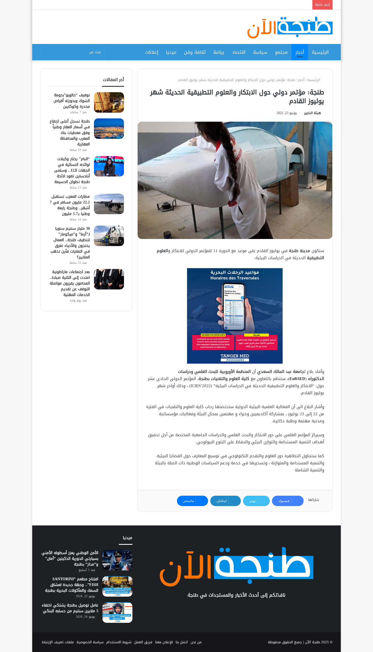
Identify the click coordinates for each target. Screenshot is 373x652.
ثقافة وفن (195, 52)
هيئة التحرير (312, 113)
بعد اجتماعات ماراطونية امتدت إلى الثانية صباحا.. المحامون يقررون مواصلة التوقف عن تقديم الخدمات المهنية (70, 283)
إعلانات (151, 52)
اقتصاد (238, 52)
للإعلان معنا (164, 642)
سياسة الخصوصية (89, 642)
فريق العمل (143, 642)
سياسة (260, 52)
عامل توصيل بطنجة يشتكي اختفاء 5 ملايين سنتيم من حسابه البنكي (70, 608)
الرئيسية (320, 52)
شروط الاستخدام (118, 642)
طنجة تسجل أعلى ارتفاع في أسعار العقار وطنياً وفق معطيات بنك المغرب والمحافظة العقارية (70, 133)
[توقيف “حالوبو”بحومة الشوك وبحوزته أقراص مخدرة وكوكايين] (109, 102)
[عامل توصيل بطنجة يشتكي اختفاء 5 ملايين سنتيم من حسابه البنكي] (117, 612)
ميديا (171, 52)
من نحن (196, 642)
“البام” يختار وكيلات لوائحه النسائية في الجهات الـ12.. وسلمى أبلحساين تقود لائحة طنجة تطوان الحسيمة (72, 170)
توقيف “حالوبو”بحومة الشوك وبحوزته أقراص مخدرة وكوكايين (72, 100)
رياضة (218, 52)
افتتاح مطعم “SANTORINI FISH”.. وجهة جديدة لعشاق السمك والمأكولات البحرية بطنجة (71, 584)
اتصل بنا (182, 642)
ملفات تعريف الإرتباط (58, 642)
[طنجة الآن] (290, 27)
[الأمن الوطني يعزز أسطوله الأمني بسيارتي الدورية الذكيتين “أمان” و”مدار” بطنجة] (117, 560)
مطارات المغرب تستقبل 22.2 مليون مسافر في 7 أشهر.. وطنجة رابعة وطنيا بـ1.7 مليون (70, 205)
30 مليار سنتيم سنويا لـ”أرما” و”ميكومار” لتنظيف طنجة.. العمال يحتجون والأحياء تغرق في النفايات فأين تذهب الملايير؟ (70, 243)
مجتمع (281, 52)
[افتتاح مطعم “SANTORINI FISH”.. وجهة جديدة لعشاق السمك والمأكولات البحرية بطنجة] (117, 586)
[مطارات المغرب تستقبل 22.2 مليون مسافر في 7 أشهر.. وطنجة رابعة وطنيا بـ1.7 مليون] (109, 204)
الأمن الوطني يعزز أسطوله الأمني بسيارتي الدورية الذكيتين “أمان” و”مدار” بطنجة (70, 558)
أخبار (299, 52)
